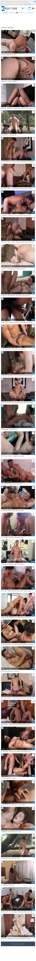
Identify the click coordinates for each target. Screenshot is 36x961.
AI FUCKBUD (29, 12)
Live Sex (5, 12)
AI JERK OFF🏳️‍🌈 (13, 12)
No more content (18, 944)
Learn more (27, 4)
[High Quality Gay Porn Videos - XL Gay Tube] (9, 8)
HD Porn (22, 12)
